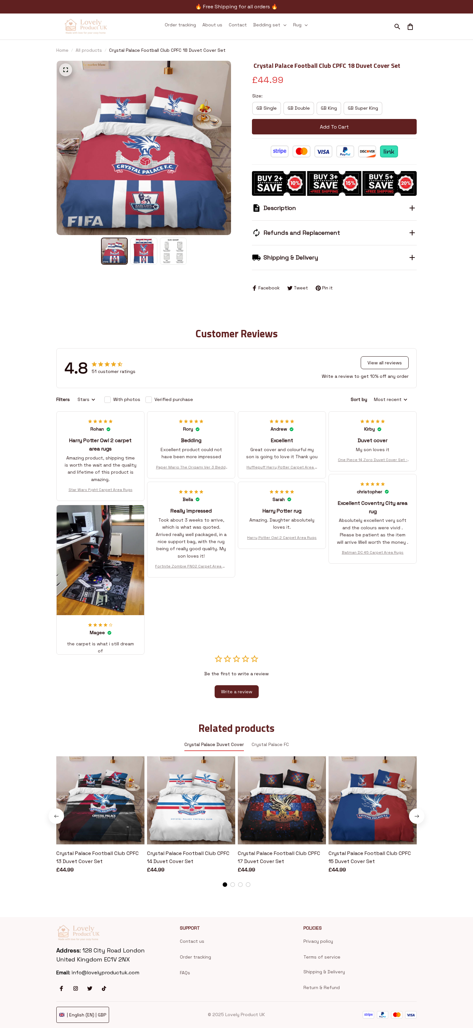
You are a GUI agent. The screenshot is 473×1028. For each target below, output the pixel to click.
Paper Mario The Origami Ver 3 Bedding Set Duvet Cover (191, 467)
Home (62, 50)
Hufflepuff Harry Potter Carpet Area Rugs (281, 467)
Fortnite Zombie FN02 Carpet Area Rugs (191, 566)
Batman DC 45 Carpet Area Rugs (372, 552)
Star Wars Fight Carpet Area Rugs (101, 489)
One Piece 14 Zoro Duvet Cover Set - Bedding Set (372, 460)
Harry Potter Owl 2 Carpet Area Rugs (282, 537)
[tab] (225, 885)
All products (89, 50)
